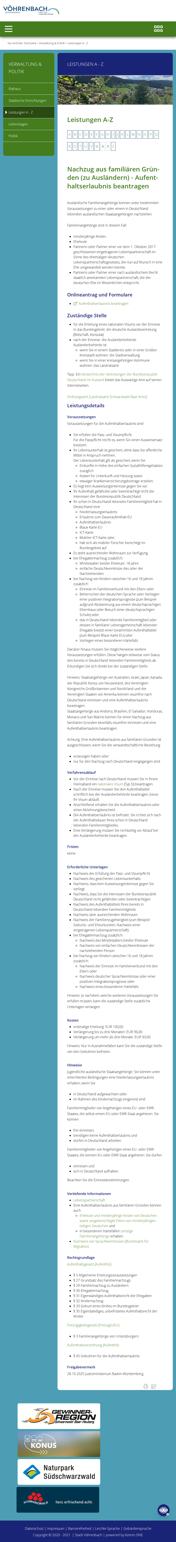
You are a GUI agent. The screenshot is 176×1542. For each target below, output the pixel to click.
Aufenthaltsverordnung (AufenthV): (93, 1345)
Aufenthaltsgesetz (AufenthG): (89, 1264)
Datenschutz (34, 1528)
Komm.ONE (134, 1535)
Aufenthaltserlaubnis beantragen (103, 303)
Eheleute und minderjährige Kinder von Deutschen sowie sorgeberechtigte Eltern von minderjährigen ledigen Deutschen (118, 1220)
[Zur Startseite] (32, 10)
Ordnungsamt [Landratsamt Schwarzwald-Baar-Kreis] (107, 396)
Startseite (30, 43)
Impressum (55, 1528)
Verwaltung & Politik (52, 43)
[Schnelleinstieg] (158, 29)
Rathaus (15, 88)
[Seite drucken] (146, 1386)
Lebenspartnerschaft (89, 1200)
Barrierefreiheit (79, 1528)
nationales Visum (111, 784)
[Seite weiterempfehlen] (154, 1386)
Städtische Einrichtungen (27, 100)
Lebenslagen (18, 124)
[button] (8, 29)
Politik (13, 136)
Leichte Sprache (107, 1528)
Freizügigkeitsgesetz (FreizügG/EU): (93, 1325)
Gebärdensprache (137, 1528)
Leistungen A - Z (78, 43)
